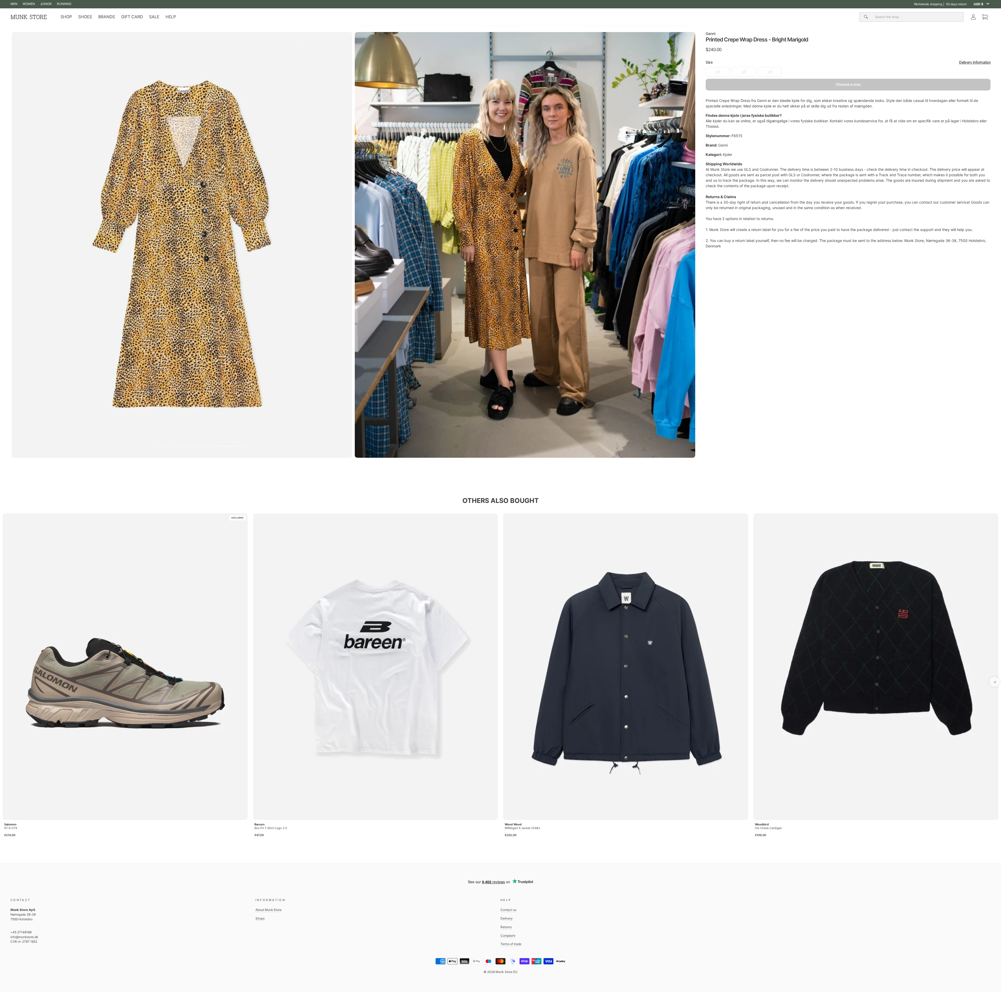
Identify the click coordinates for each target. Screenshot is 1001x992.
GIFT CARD (132, 16)
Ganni (710, 33)
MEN (13, 4)
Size (848, 62)
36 (743, 72)
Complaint (507, 936)
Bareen (259, 824)
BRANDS (106, 16)
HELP (171, 16)
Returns (506, 927)
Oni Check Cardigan (768, 828)
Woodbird (762, 824)
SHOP (66, 16)
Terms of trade (510, 944)
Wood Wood (513, 824)
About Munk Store (268, 910)
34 (717, 72)
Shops (260, 918)
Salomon (10, 824)
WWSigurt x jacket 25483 (522, 828)
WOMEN (29, 4)
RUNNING (64, 4)
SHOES (85, 16)
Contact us (508, 910)
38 (769, 72)
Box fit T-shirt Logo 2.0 (270, 828)
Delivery (506, 918)
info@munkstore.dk (24, 937)
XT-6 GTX (10, 828)
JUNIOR (46, 4)
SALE (154, 16)
